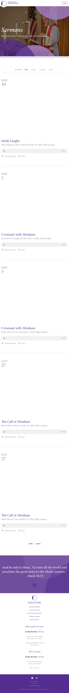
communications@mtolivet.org (34, 643)
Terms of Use (34, 683)
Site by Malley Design (34, 686)
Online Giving (34, 610)
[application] (34, 151)
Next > (38, 544)
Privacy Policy (34, 681)
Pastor (34, 70)
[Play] (4, 151)
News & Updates (34, 607)
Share (23, 156)
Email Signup (34, 620)
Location (42, 70)
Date (26, 70)
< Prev (30, 544)
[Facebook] (32, 678)
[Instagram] (36, 678)
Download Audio (10, 156)
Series (51, 70)
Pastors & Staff (34, 616)
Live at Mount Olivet (34, 613)
